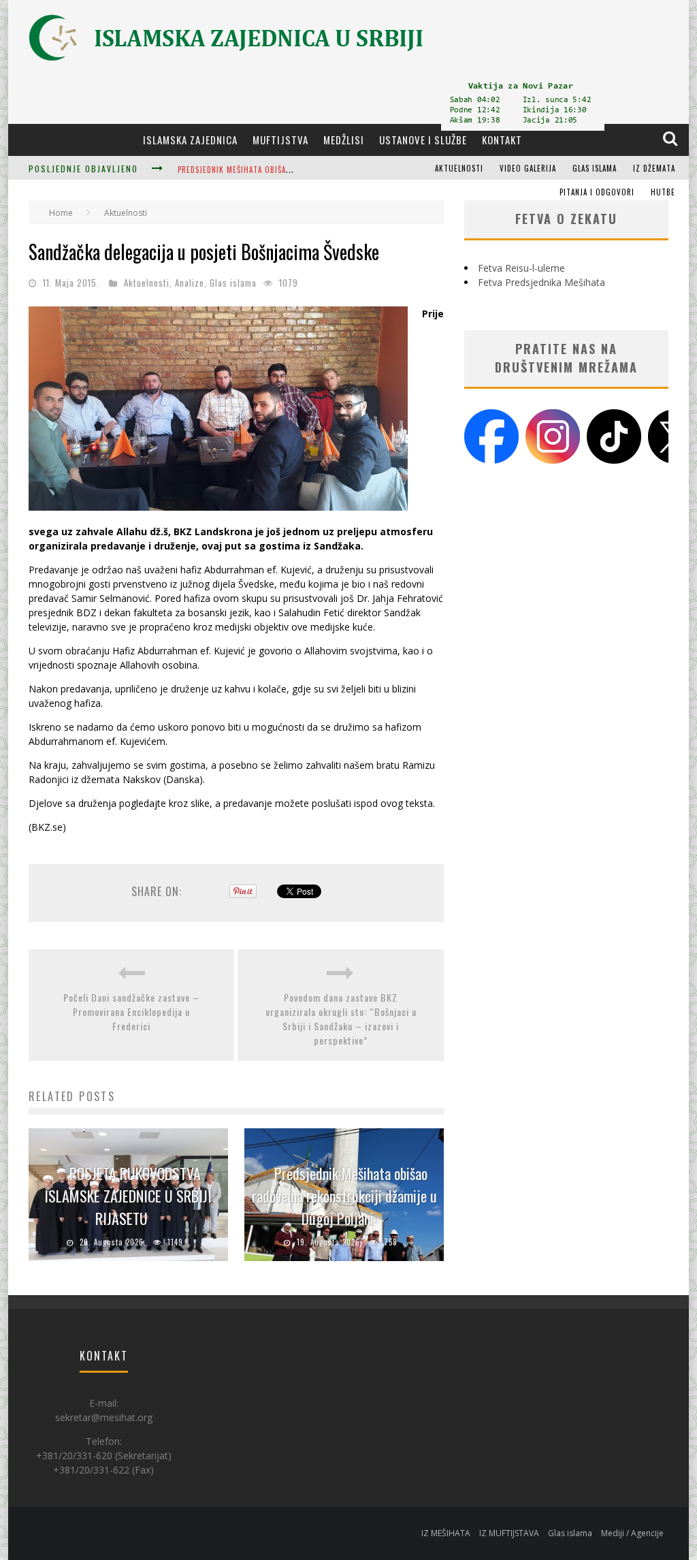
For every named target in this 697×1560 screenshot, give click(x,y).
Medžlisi (343, 139)
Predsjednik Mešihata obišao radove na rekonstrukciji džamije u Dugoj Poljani (344, 1195)
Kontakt (502, 139)
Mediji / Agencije (632, 1533)
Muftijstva (280, 139)
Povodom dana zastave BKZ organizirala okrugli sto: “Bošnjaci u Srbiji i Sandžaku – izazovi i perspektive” (341, 1018)
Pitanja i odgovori (597, 192)
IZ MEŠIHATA (445, 1533)
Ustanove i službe (423, 139)
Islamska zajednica (190, 139)
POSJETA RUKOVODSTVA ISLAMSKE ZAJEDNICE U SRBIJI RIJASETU (128, 1195)
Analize (189, 282)
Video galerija (528, 168)
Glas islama (594, 168)
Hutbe (663, 192)
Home (61, 213)
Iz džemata (654, 168)
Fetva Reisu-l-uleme (521, 267)
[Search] (671, 139)
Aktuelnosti (459, 168)
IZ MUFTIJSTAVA (509, 1533)
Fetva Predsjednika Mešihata (541, 282)
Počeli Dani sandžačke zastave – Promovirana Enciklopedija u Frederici (131, 1011)
